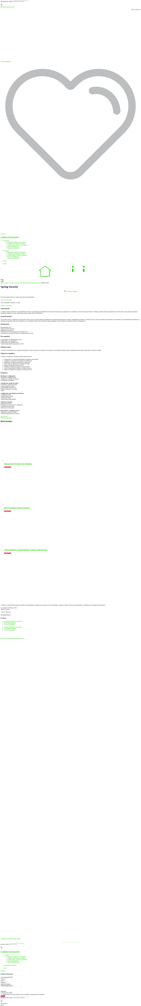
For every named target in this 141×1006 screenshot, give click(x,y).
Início (2, 282)
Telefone (3, 982)
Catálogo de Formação (10, 952)
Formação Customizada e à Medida (16, 243)
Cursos (6, 282)
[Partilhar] (4, 1003)
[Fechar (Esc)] (6, 1003)
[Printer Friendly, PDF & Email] (2, 294)
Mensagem (4, 991)
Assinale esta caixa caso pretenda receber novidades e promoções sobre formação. (24, 994)
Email (2, 980)
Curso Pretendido (5, 977)
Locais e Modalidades (12, 246)
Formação (6, 240)
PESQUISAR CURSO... (7, 1)
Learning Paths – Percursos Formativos (17, 245)
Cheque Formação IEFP (13, 248)
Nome (2, 979)
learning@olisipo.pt (6, 61)
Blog (5, 261)
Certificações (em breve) (10, 965)
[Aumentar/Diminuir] (1, 1003)
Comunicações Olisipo (6, 993)
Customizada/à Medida (10, 622)
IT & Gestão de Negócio (15, 282)
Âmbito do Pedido (5, 984)
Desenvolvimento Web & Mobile (31, 282)
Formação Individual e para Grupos (16, 242)
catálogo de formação (10, 237)
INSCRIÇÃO (7, 467)
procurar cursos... (5, 944)
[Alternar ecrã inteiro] (3, 1003)
